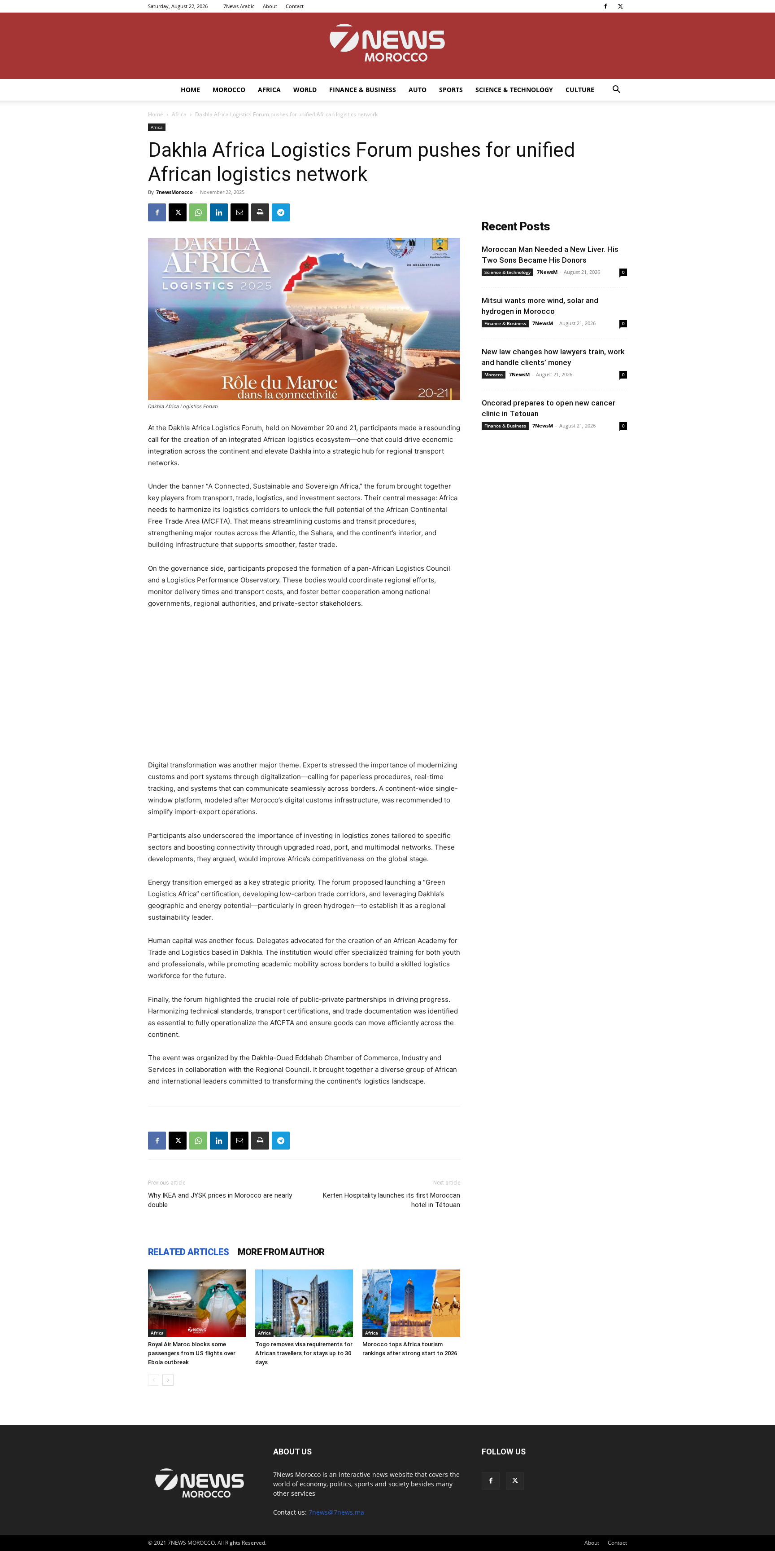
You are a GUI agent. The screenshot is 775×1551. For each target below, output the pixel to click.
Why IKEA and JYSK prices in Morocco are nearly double (220, 1200)
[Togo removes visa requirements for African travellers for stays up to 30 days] (304, 1303)
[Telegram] (281, 212)
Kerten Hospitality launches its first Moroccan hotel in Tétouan (391, 1200)
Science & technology (514, 89)
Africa (269, 89)
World (305, 89)
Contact (295, 6)
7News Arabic (238, 6)
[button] (616, 90)
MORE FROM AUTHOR (281, 1252)
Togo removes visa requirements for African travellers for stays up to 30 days (304, 1353)
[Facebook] (605, 6)
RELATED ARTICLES (188, 1252)
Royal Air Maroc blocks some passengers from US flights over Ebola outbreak (191, 1353)
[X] (620, 6)
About (270, 6)
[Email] (239, 212)
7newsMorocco (174, 192)
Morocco (229, 89)
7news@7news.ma (336, 1512)
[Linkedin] (219, 212)
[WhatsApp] (198, 212)
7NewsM (547, 272)
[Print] (260, 212)
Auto (418, 89)
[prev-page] (153, 1380)
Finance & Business (362, 89)
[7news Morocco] (387, 46)
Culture (580, 89)
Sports (451, 89)
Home (190, 89)
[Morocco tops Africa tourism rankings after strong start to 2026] (411, 1303)
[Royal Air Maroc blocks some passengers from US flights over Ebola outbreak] (197, 1303)
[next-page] (168, 1380)
